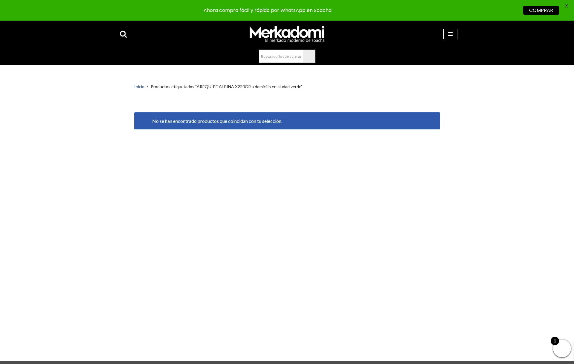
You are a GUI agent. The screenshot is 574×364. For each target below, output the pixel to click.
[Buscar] (123, 34)
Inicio (139, 86)
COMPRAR (541, 10)
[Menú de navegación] (450, 34)
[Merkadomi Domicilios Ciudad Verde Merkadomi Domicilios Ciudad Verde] (287, 34)
